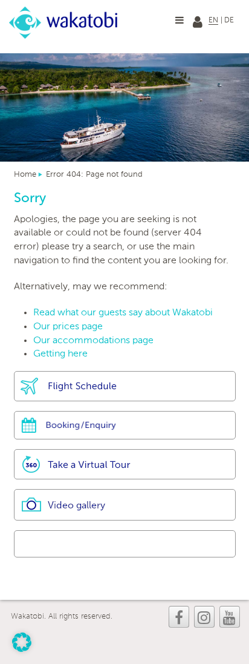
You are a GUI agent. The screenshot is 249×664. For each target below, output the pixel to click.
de (229, 20)
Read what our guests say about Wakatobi (123, 313)
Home (25, 175)
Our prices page (68, 327)
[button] (22, 642)
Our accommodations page (93, 341)
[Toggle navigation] (179, 20)
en (213, 20)
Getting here (60, 354)
